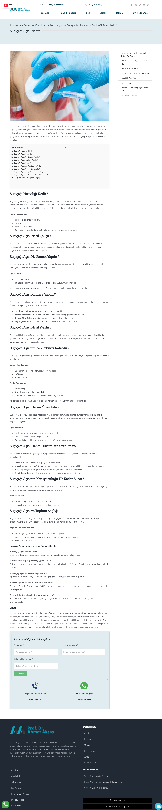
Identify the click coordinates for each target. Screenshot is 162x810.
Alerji (86, 733)
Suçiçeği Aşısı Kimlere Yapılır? (26, 160)
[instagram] (136, 5)
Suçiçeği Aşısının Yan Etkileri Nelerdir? (29, 166)
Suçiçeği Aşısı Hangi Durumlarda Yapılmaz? (31, 172)
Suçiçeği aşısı (15, 243)
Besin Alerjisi (90, 751)
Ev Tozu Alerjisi (18, 799)
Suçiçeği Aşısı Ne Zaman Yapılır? (27, 157)
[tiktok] (140, 5)
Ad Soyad (19, 645)
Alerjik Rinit (16, 770)
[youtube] (144, 5)
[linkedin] (148, 5)
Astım (86, 757)
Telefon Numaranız (23, 659)
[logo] (20, 7)
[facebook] (131, 5)
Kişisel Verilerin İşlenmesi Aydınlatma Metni (103, 782)
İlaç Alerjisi (16, 788)
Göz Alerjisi (16, 782)
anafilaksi (41, 392)
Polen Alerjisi (90, 762)
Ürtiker (87, 745)
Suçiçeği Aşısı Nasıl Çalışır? (24, 154)
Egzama (87, 739)
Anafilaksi (15, 776)
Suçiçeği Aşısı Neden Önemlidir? (27, 169)
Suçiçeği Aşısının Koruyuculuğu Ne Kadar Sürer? (33, 175)
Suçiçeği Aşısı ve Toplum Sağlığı (27, 178)
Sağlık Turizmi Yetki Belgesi (96, 776)
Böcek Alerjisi (17, 805)
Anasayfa (15, 25)
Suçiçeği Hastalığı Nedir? (24, 151)
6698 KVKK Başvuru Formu (96, 788)
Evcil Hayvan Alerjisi (20, 794)
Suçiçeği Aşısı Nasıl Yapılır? (24, 163)
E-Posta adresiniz (69, 645)
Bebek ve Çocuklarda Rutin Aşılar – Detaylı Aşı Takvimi (56, 25)
